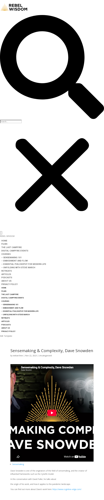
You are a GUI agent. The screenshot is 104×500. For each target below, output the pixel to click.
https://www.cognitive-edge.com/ (66, 489)
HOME (4, 241)
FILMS (4, 244)
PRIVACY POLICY (9, 284)
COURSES (6, 254)
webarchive (18, 355)
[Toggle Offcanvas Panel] (1, 233)
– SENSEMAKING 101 (11, 257)
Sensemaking (18, 464)
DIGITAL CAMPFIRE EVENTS (14, 251)
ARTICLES (6, 274)
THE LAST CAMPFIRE (11, 247)
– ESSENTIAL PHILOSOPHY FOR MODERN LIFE (23, 264)
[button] (52, 67)
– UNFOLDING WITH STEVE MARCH (18, 267)
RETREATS (6, 271)
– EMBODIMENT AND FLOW (14, 261)
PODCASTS (6, 277)
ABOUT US (6, 281)
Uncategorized (45, 355)
